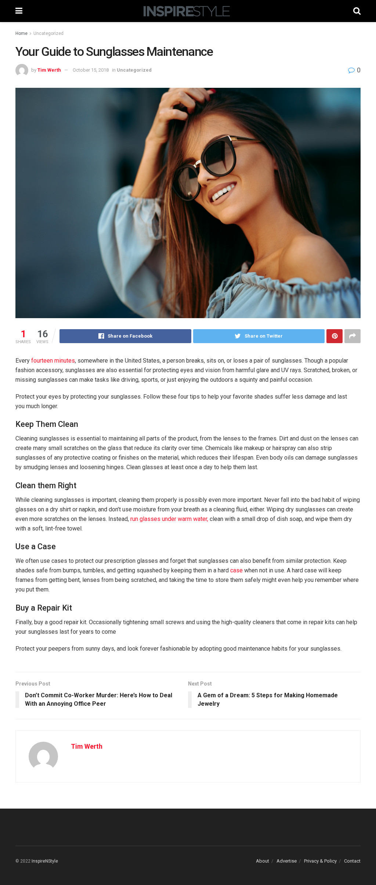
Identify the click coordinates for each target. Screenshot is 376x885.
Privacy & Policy (320, 861)
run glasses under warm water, (169, 518)
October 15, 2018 (91, 70)
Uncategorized (48, 33)
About (262, 861)
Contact (352, 861)
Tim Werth (49, 70)
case (236, 570)
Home (21, 33)
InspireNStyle (45, 861)
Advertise (286, 861)
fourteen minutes (53, 360)
